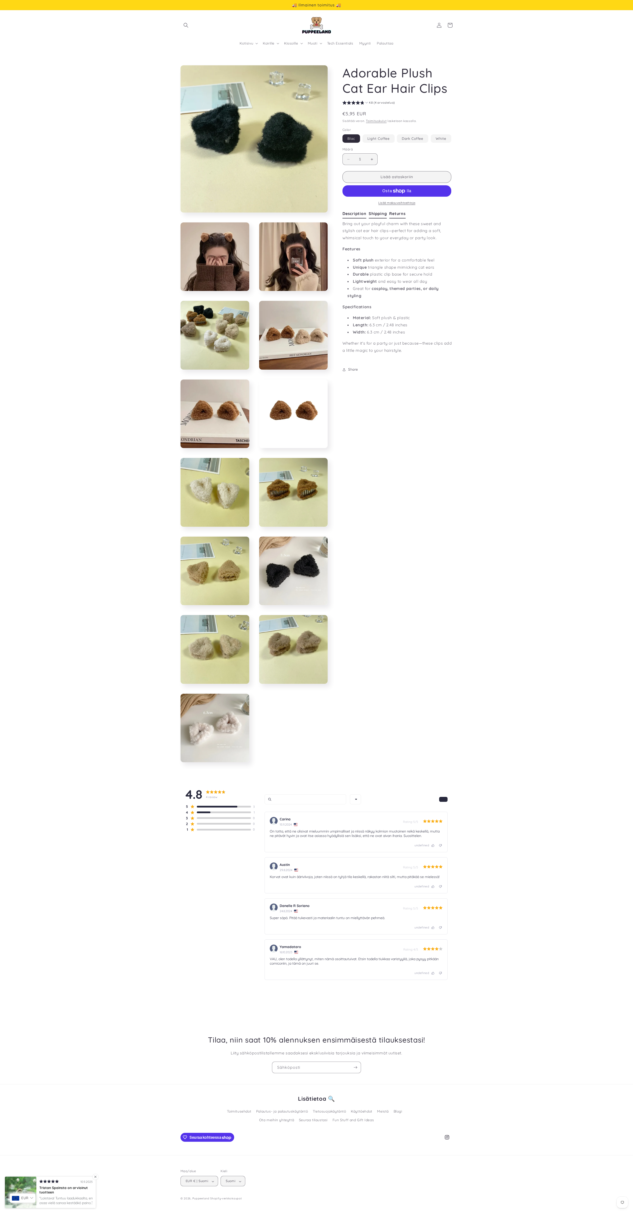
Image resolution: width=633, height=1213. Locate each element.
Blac (351, 139)
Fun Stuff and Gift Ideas (353, 1120)
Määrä (347, 149)
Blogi (398, 1111)
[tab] (355, 213)
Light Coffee (378, 139)
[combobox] (355, 799)
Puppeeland (200, 1198)
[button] (186, 25)
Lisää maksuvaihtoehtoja (396, 203)
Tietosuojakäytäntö (329, 1111)
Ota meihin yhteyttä (276, 1120)
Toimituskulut (376, 121)
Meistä (383, 1111)
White (441, 139)
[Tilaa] (355, 1067)
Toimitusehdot (239, 1111)
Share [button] (353, 369)
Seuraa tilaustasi (313, 1120)
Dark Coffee (412, 139)
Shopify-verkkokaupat (226, 1198)
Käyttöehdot (361, 1111)
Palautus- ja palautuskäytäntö (282, 1111)
